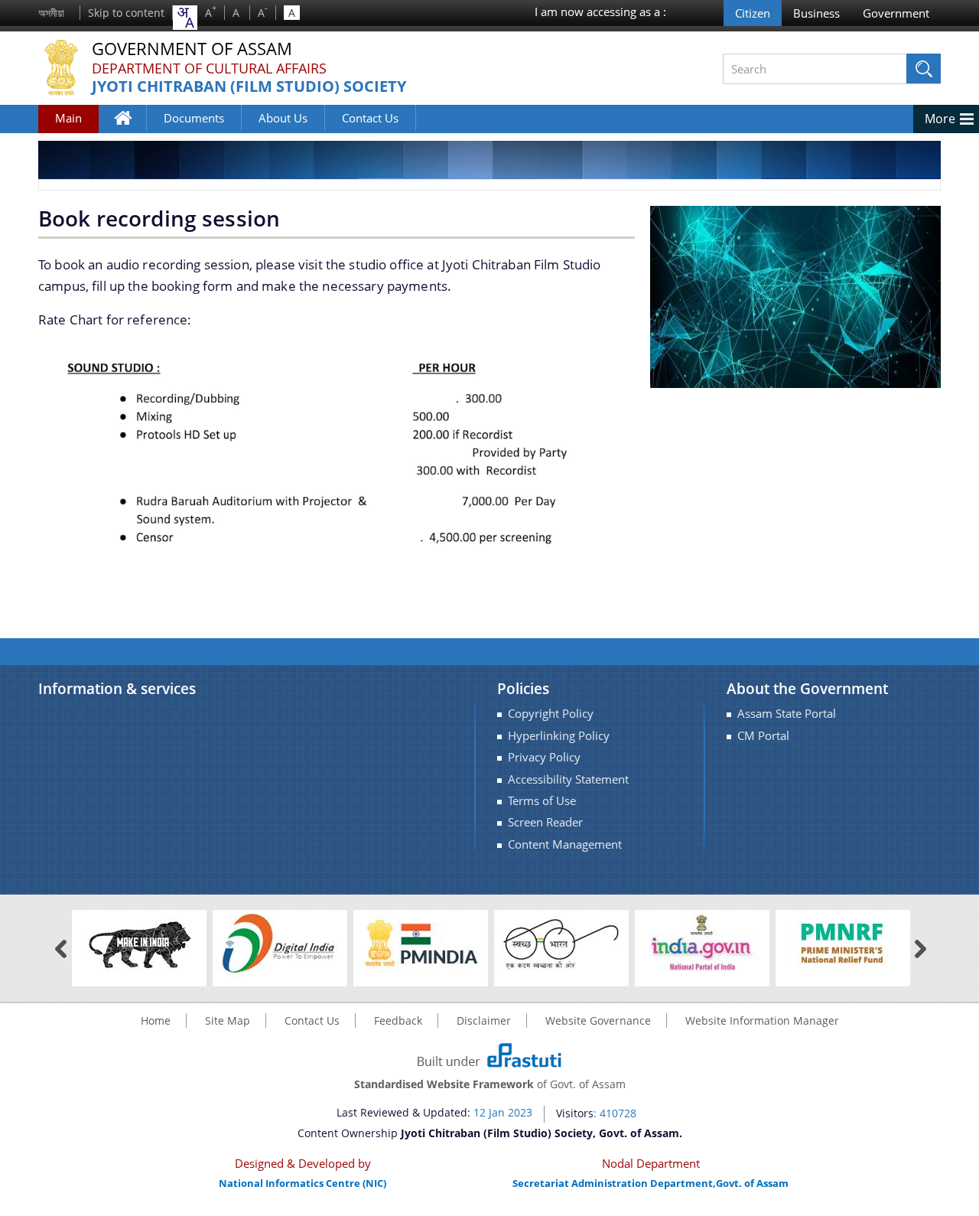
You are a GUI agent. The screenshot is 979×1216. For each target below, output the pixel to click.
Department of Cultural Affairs (209, 68)
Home (130, 129)
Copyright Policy (551, 714)
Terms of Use (542, 801)
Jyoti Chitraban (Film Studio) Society (249, 86)
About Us (283, 118)
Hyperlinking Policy (559, 736)
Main (68, 118)
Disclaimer (484, 1020)
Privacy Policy (544, 757)
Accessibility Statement (568, 779)
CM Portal (763, 736)
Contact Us (370, 118)
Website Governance (598, 1020)
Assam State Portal (786, 714)
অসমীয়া (51, 12)
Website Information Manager (762, 1020)
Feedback (398, 1020)
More (940, 118)
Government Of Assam (192, 49)
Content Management (565, 844)
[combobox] (185, 17)
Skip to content (126, 12)
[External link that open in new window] (139, 943)
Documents (194, 118)
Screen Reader (545, 822)
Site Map (227, 1020)
